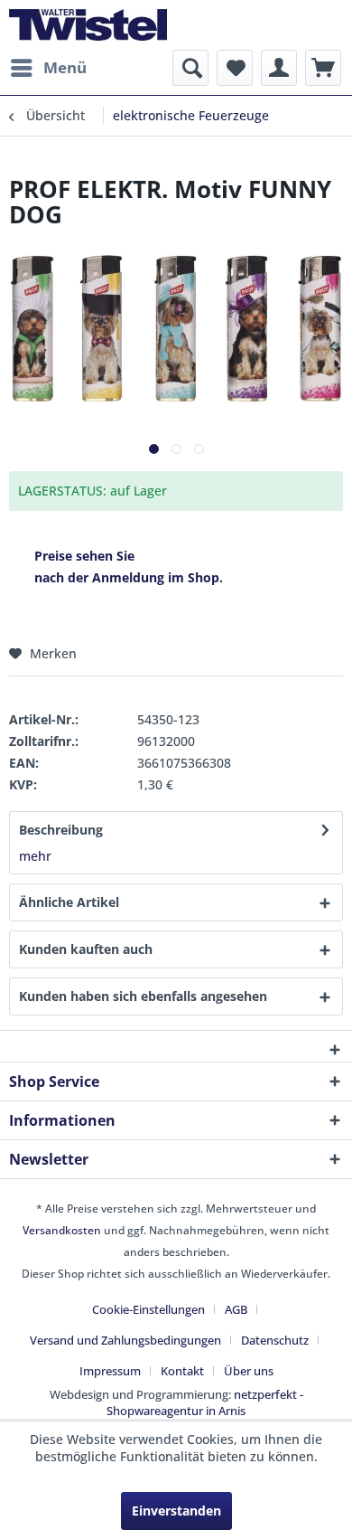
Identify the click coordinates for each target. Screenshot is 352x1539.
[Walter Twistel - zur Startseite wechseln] (88, 25)
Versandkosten (62, 1230)
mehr (35, 855)
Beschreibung (61, 829)
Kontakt (182, 1371)
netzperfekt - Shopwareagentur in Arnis (205, 1402)
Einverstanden (176, 1510)
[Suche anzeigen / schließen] (190, 68)
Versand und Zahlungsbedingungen (125, 1340)
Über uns (248, 1371)
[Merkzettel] (235, 68)
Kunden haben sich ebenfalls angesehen (143, 996)
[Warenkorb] (323, 68)
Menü (65, 67)
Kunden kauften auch (86, 949)
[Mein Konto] (279, 68)
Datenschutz (275, 1340)
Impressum (110, 1371)
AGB (236, 1309)
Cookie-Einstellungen (148, 1309)
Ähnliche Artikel (69, 902)
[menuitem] (48, 68)
